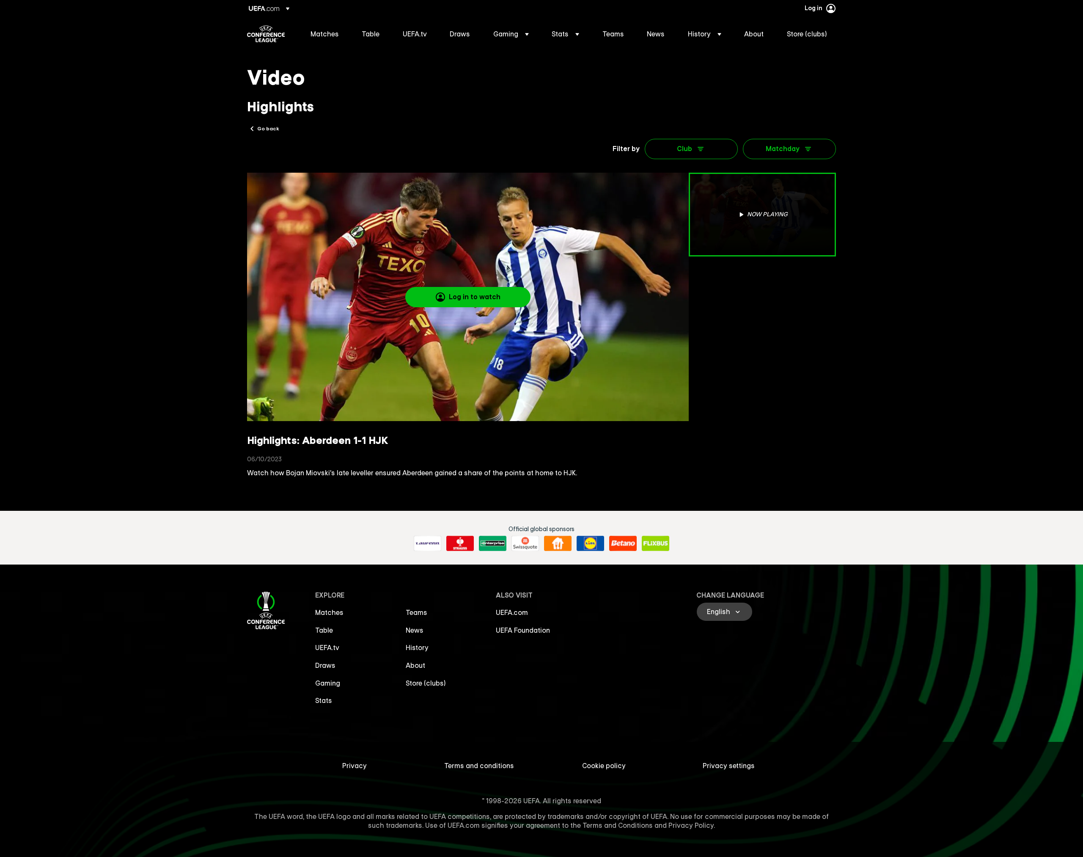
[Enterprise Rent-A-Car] (492, 543)
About (415, 665)
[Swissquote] (525, 543)
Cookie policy (604, 765)
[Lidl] (590, 543)
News (414, 630)
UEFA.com (512, 612)
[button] (511, 34)
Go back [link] (268, 128)
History (417, 647)
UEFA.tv (327, 647)
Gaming (327, 683)
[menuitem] (325, 34)
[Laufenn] (427, 543)
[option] (762, 214)
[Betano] (623, 543)
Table (324, 630)
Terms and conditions (479, 765)
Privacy (354, 765)
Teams (416, 612)
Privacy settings (729, 765)
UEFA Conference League (266, 33)
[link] (324, 34)
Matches (329, 612)
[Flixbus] (655, 543)
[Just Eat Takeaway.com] (558, 543)
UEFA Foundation (523, 630)
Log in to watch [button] (474, 296)
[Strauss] (460, 543)
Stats (323, 700)
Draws (325, 665)
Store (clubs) (426, 683)
